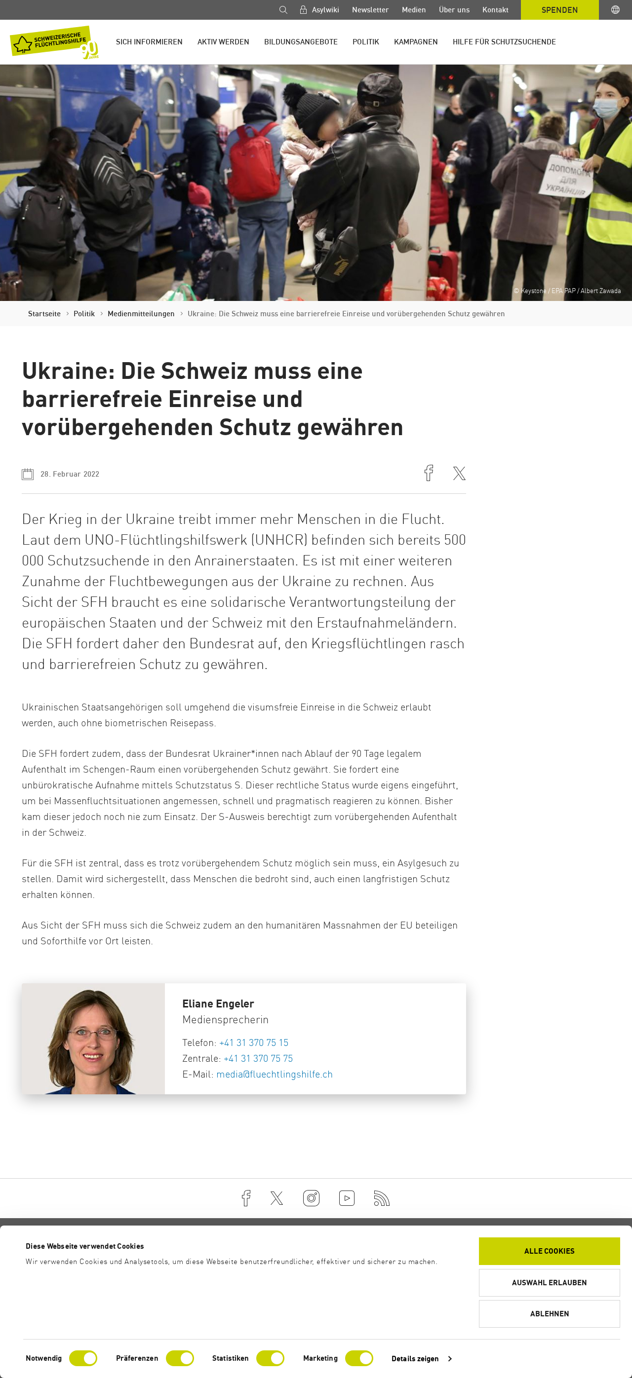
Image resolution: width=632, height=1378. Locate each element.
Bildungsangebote (301, 41)
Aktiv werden (223, 41)
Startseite (44, 313)
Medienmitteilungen (141, 313)
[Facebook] (246, 1198)
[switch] (180, 1358)
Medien (414, 9)
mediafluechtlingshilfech (274, 1074)
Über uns (454, 9)
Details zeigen (415, 1358)
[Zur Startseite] (54, 42)
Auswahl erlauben (549, 1282)
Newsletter (370, 9)
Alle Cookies (549, 1251)
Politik (366, 41)
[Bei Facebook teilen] (429, 474)
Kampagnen (416, 41)
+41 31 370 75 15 (253, 1042)
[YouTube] (346, 1198)
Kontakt (495, 9)
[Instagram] (311, 1198)
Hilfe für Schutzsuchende (504, 41)
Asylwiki (324, 9)
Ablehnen (549, 1313)
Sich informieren (149, 41)
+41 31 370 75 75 (258, 1058)
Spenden (560, 10)
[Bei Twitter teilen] (459, 474)
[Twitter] (276, 1198)
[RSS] (382, 1198)
